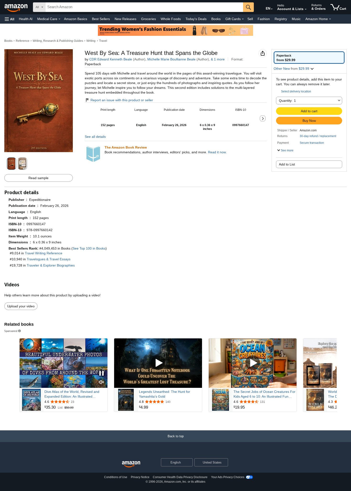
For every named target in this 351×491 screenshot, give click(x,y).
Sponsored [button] (10, 330)
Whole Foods (171, 19)
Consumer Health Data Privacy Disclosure (180, 477)
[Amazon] (16, 7)
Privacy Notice (140, 477)
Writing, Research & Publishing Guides (58, 41)
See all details (95, 137)
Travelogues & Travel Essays (48, 259)
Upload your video (21, 306)
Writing (91, 41)
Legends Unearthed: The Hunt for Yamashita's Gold (164, 394)
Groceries (148, 19)
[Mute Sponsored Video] (101, 382)
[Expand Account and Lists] (306, 9)
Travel (103, 41)
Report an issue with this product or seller (121, 100)
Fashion (264, 19)
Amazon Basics (75, 19)
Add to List (287, 164)
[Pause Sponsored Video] (101, 373)
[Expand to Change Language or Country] (272, 9)
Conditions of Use (115, 477)
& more (218, 59)
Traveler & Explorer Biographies (51, 265)
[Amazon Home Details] (330, 19)
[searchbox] (144, 7)
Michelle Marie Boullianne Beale (171, 59)
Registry (281, 19)
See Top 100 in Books (89, 248)
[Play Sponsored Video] (158, 363)
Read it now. (217, 152)
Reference (22, 41)
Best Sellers (101, 19)
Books (216, 19)
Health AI (25, 19)
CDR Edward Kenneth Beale (110, 59)
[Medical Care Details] (59, 19)
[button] (9, 19)
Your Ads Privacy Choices (227, 477)
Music (296, 19)
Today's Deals (196, 19)
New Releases (125, 19)
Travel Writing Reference (43, 253)
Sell (250, 19)
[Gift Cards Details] (243, 19)
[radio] (309, 58)
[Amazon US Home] (131, 464)
